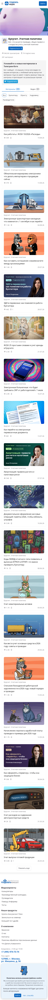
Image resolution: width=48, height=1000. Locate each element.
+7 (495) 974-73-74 (10, 952)
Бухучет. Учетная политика (15, 130)
